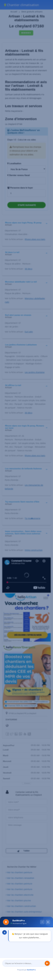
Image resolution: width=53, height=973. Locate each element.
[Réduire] (42, 896)
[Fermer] (48, 896)
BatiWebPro (31, 970)
